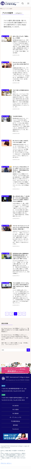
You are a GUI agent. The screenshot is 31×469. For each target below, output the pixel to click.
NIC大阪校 (15, 409)
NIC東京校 (15, 405)
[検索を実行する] (28, 350)
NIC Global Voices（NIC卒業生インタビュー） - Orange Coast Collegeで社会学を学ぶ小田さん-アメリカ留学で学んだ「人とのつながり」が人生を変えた (15, 337)
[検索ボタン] (22, 3)
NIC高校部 (15, 413)
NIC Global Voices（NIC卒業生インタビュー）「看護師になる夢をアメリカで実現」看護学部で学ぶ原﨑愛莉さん (15, 330)
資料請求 (15, 425)
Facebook (15, 429)
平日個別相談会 (15, 421)
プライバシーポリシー (6, 463)
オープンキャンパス (15, 417)
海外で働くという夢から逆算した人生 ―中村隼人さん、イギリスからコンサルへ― (14, 343)
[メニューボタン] (28, 3)
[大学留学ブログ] (10, 3)
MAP (25, 388)
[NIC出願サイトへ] (15, 436)
